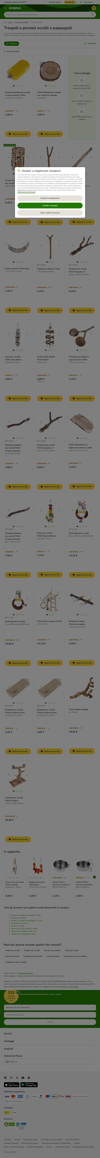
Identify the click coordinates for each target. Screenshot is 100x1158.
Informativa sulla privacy (26, 192)
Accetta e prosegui (50, 205)
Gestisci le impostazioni (50, 198)
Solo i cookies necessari (50, 213)
